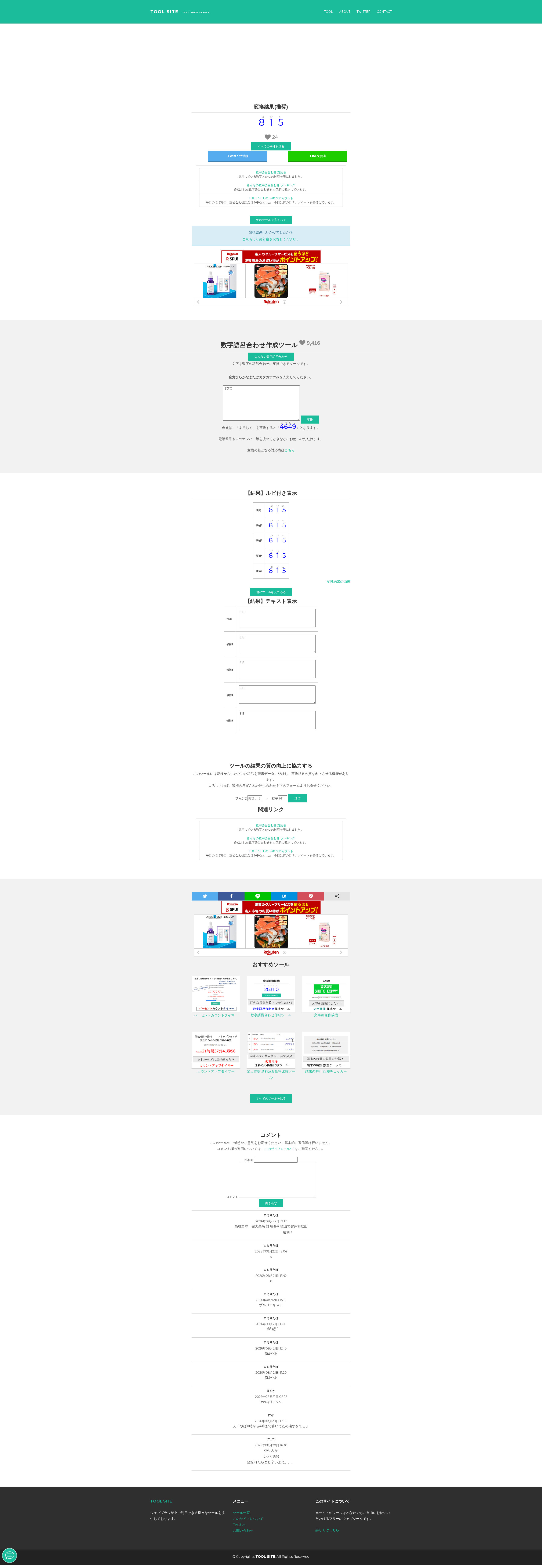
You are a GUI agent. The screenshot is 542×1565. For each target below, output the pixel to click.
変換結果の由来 (338, 582)
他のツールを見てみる (271, 220)
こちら (290, 450)
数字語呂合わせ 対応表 (271, 172)
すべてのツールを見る (271, 1098)
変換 (310, 419)
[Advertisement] (271, 55)
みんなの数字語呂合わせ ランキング (271, 185)
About (344, 12)
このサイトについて (279, 1149)
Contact (384, 12)
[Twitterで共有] (237, 156)
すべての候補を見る (271, 146)
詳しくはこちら (327, 1530)
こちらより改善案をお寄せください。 (271, 239)
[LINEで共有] (317, 156)
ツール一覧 (241, 1513)
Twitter (364, 12)
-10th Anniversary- (196, 12)
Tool (328, 12)
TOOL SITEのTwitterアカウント (271, 198)
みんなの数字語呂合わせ (271, 357)
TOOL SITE (164, 11)
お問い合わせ (243, 1531)
